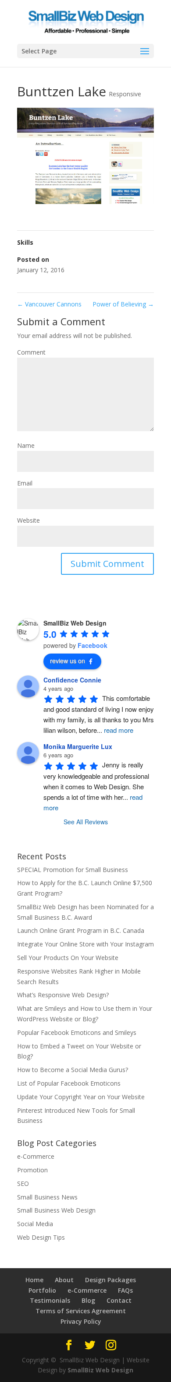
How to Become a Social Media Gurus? (72, 1070)
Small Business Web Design (56, 1210)
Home (34, 1280)
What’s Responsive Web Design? (63, 995)
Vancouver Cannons (49, 304)
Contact (119, 1300)
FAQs (125, 1290)
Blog (88, 1300)
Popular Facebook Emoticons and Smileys (76, 1032)
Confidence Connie (72, 679)
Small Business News (47, 1197)
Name (26, 445)
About (64, 1280)
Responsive (125, 94)
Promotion (32, 1170)
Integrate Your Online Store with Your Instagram (85, 944)
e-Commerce (35, 1156)
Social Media (35, 1224)
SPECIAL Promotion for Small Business (72, 869)
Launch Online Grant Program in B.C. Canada (80, 930)
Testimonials (50, 1300)
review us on (67, 660)
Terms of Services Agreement (81, 1311)
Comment (31, 352)
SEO (23, 1183)
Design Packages (110, 1280)
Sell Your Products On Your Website (67, 957)
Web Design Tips (41, 1237)
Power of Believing (123, 304)
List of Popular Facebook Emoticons (69, 1083)
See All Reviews (86, 821)
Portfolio (42, 1290)
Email (24, 483)
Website (28, 520)
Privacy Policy (81, 1321)
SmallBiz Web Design (100, 1370)
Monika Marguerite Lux (77, 746)
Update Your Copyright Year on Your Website (81, 1097)
